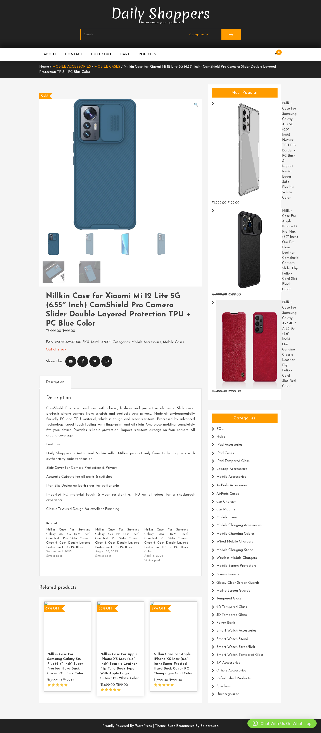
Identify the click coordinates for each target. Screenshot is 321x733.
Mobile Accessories (71, 67)
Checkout (101, 54)
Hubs (220, 437)
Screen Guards (227, 574)
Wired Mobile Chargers (234, 541)
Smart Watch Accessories (236, 630)
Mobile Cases (107, 67)
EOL (220, 429)
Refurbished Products (233, 678)
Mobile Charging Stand (234, 550)
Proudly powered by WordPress (127, 726)
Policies (147, 54)
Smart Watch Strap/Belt (235, 647)
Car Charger (226, 501)
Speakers (223, 686)
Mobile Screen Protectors (236, 566)
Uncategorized (227, 694)
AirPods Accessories (231, 485)
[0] (275, 54)
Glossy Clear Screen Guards (237, 583)
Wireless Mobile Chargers (236, 558)
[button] (196, 105)
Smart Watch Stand (232, 639)
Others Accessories (231, 670)
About (50, 54)
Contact (73, 54)
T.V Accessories (228, 662)
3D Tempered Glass (231, 615)
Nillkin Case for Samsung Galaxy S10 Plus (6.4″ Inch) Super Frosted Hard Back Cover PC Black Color (65, 663)
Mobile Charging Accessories (239, 525)
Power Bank (225, 623)
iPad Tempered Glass (233, 461)
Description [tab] (55, 382)
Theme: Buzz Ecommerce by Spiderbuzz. (187, 726)
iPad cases (225, 453)
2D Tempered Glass (231, 607)
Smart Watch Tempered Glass (240, 655)
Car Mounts (225, 509)
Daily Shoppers (160, 13)
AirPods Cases (227, 494)
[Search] (231, 34)
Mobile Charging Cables (235, 534)
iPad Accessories (229, 444)
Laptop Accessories (231, 469)
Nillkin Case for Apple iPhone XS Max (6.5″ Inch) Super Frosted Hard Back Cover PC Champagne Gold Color (173, 663)
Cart (125, 54)
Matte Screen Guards (233, 590)
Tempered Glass (228, 598)
